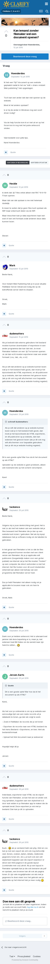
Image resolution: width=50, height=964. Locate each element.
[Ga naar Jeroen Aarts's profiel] (5, 676)
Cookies (37, 956)
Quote (13, 152)
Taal (11, 956)
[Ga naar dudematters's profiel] (5, 335)
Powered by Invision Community (25, 960)
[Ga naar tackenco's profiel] (5, 508)
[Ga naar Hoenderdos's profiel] (6, 75)
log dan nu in (32, 907)
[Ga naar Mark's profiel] (5, 267)
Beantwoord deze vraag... (19, 921)
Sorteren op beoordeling (17, 162)
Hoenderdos (33, 44)
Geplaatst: (20, 76)
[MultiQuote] (6, 152)
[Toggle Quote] (6, 422)
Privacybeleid (24, 956)
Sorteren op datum (39, 162)
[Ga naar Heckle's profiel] (5, 185)
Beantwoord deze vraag (25, 56)
